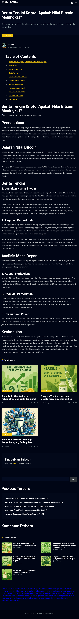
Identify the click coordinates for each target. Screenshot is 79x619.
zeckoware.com (7, 591)
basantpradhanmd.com (53, 593)
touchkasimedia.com (20, 589)
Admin (12, 44)
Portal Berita (10, 2)
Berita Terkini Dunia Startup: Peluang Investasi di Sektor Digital (19, 397)
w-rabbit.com (18, 591)
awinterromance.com (28, 593)
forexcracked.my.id (55, 591)
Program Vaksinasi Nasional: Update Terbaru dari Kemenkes (56, 397)
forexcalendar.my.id (30, 591)
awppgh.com (40, 593)
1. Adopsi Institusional (17, 88)
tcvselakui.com (7, 589)
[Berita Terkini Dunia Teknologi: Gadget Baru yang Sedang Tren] (20, 422)
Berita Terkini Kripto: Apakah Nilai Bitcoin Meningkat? (27, 62)
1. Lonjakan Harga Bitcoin (18, 77)
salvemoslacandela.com (10, 596)
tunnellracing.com (34, 589)
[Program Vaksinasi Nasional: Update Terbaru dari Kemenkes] (59, 378)
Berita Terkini (7, 35)
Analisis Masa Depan (16, 84)
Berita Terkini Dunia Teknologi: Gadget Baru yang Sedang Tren (17, 441)
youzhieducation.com (65, 589)
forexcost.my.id (42, 591)
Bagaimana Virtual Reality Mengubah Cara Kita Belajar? (26, 510)
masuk (15, 463)
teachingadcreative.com (65, 596)
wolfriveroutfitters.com (49, 589)
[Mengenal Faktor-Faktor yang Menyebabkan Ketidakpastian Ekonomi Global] (46, 552)
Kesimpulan (13, 99)
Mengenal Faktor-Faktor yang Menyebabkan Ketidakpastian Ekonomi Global (34, 502)
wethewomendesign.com (11, 601)
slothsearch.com (51, 596)
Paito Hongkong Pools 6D (11, 593)
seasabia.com (24, 596)
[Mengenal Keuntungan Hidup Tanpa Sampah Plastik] (7, 579)
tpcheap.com (63, 598)
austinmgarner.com (69, 591)
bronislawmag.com (68, 593)
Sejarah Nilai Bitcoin (16, 69)
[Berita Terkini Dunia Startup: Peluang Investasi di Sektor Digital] (20, 378)
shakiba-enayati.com (37, 596)
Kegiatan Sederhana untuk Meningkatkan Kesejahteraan (26, 499)
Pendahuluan (13, 66)
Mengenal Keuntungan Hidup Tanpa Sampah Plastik (24, 514)
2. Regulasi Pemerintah (17, 81)
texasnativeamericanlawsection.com (15, 598)
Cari (3, 475)
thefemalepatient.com (36, 598)
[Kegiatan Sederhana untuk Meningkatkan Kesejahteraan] (7, 552)
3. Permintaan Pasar (16, 96)
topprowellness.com (51, 598)
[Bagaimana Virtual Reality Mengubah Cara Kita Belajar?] (46, 566)
